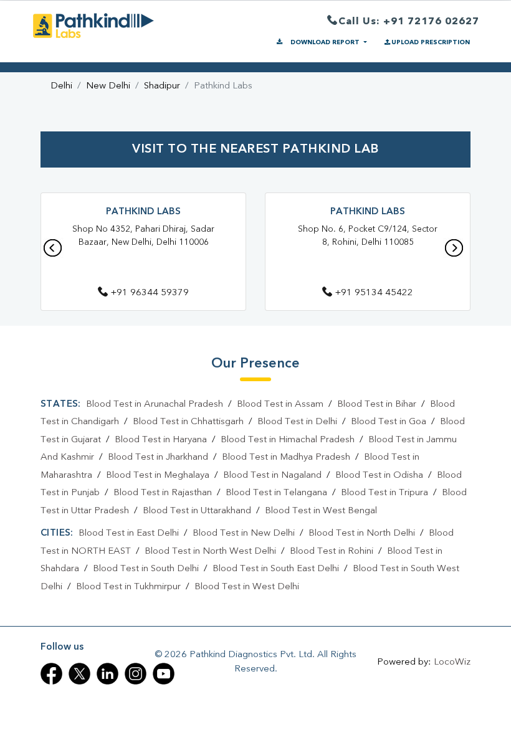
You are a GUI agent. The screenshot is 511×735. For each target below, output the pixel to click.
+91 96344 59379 (149, 293)
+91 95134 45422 (374, 293)
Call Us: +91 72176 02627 (408, 22)
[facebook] (51, 674)
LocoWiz (452, 662)
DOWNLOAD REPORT (325, 42)
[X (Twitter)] (79, 674)
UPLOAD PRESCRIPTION (430, 42)
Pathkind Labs (143, 212)
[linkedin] (107, 674)
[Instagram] (135, 674)
